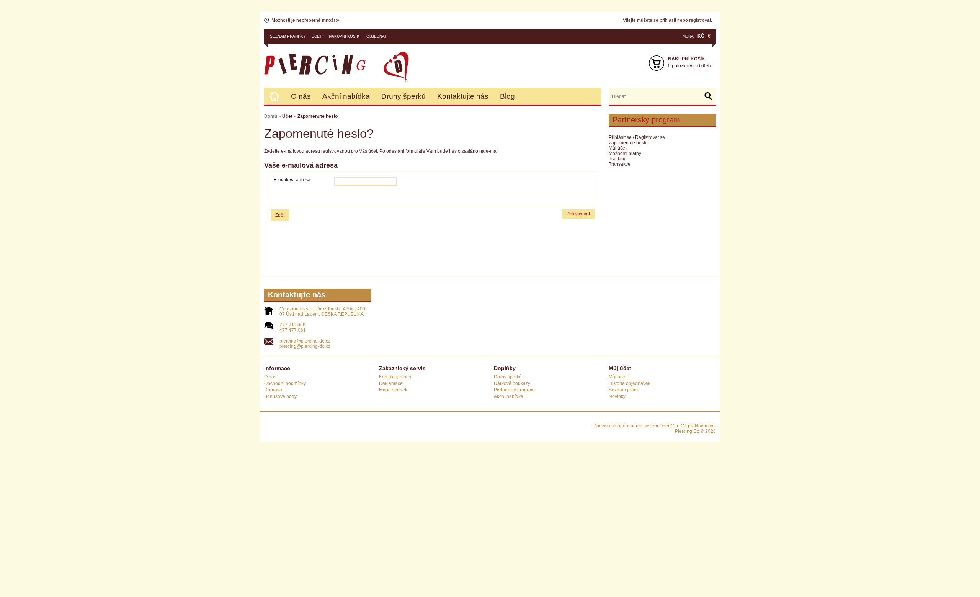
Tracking (618, 158)
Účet (317, 36)
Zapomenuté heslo (628, 142)
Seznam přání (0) (287, 36)
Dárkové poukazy (512, 383)
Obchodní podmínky (285, 383)
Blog (507, 96)
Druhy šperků (403, 96)
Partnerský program (514, 390)
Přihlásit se (620, 137)
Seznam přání (623, 390)
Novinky (617, 396)
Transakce (619, 164)
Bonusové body (280, 396)
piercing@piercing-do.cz (304, 341)
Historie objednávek (629, 383)
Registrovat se (650, 137)
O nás (301, 96)
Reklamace (391, 383)
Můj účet (617, 148)
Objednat (376, 36)
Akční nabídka (346, 96)
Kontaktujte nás (462, 96)
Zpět (279, 215)
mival (710, 426)
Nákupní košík (344, 36)
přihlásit (668, 20)
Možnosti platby (625, 153)
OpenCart (669, 426)
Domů (270, 116)
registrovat (700, 20)
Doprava (273, 390)
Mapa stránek (393, 390)
